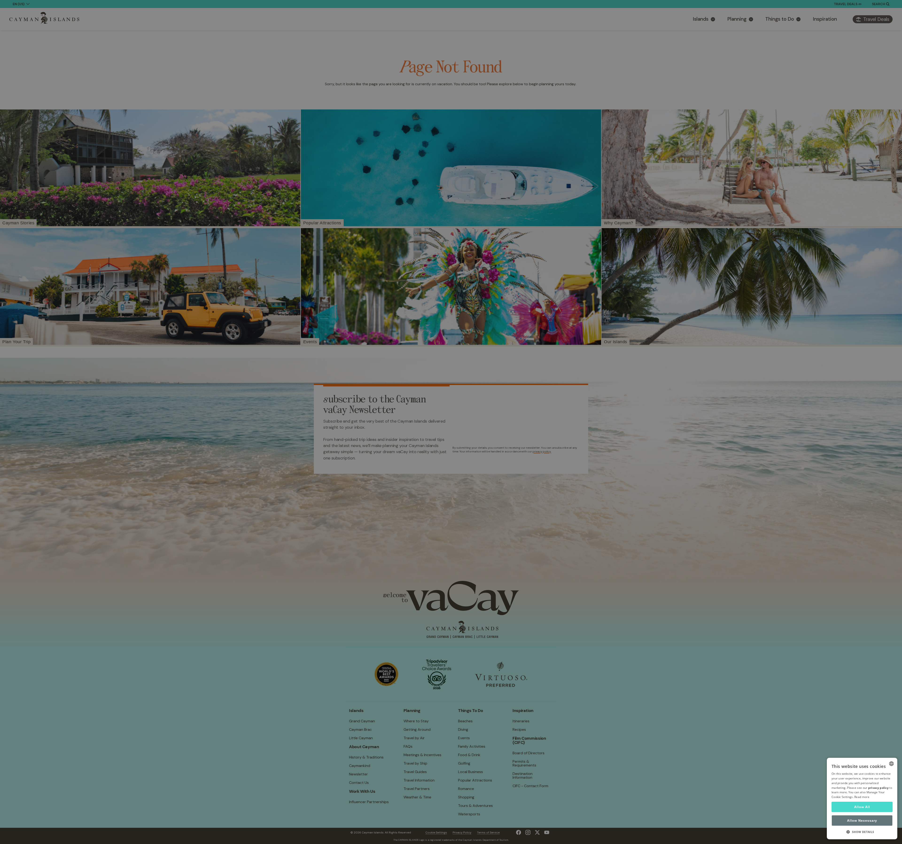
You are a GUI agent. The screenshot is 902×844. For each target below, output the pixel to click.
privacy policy (878, 788)
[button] (862, 832)
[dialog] (862, 798)
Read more (861, 797)
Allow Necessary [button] (862, 820)
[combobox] (891, 763)
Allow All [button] (862, 807)
